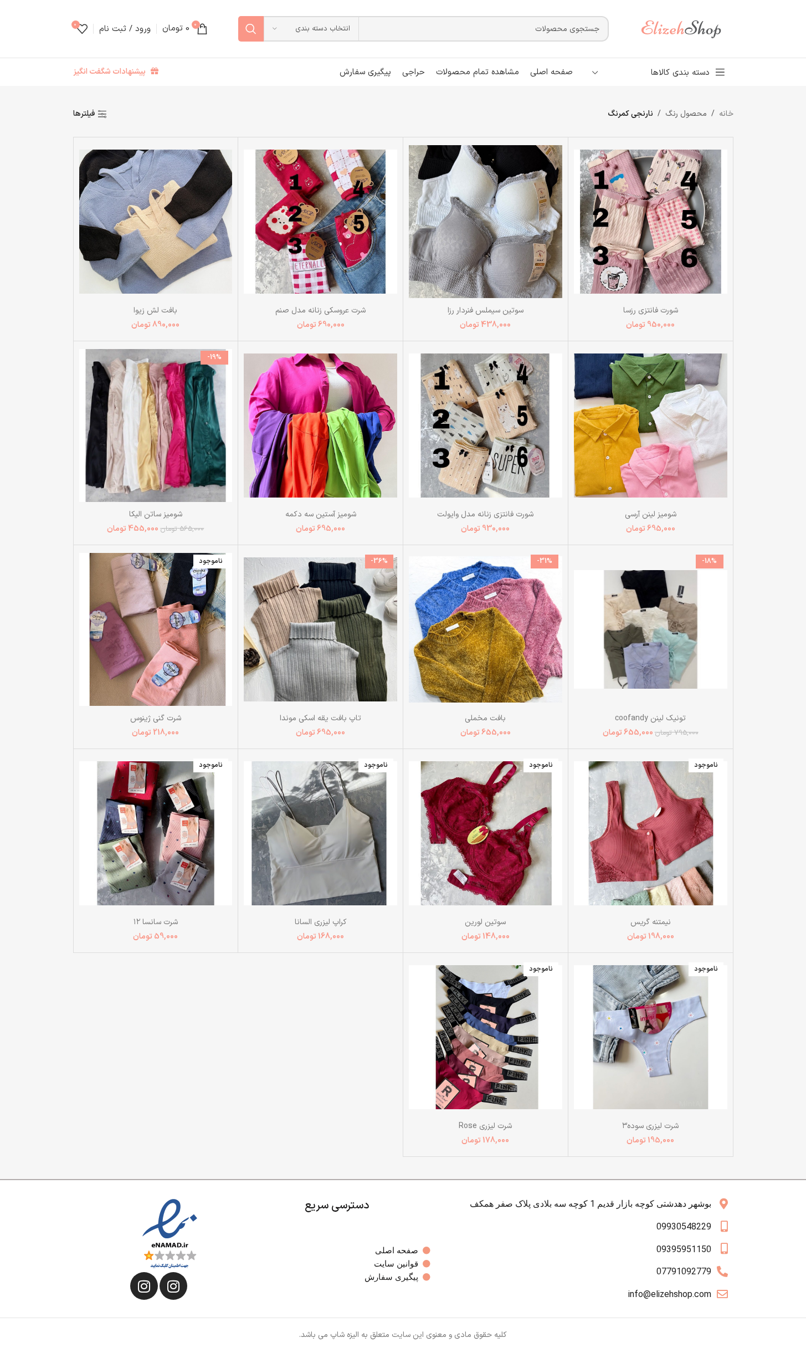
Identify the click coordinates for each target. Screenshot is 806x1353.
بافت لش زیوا (155, 310)
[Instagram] (173, 1286)
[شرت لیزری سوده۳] (650, 1037)
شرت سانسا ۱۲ (156, 922)
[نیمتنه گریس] (650, 833)
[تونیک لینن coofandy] (650, 629)
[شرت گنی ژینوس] (156, 629)
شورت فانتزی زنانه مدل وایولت (485, 514)
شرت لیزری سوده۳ (650, 1126)
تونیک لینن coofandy (650, 718)
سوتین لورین (485, 922)
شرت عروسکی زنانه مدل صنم (320, 310)
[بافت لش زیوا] (156, 221)
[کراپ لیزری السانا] (320, 833)
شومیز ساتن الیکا (155, 514)
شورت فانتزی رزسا (650, 310)
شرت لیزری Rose (485, 1126)
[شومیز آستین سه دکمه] (320, 425)
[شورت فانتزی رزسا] (650, 221)
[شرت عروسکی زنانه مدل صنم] (320, 221)
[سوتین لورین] (485, 833)
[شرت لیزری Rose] (485, 1037)
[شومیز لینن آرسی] (650, 425)
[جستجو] (251, 29)
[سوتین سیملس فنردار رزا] (485, 221)
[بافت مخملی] (485, 629)
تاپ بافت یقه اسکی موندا (320, 718)
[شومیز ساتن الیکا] (156, 425)
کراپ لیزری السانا (321, 922)
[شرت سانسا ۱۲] (156, 833)
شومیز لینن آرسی (650, 514)
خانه (726, 114)
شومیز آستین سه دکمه (320, 514)
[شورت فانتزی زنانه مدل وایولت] (485, 425)
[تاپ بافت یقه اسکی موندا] (320, 629)
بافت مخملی (485, 718)
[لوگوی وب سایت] (686, 28)
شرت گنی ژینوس (155, 718)
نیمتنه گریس (650, 922)
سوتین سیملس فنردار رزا (485, 310)
